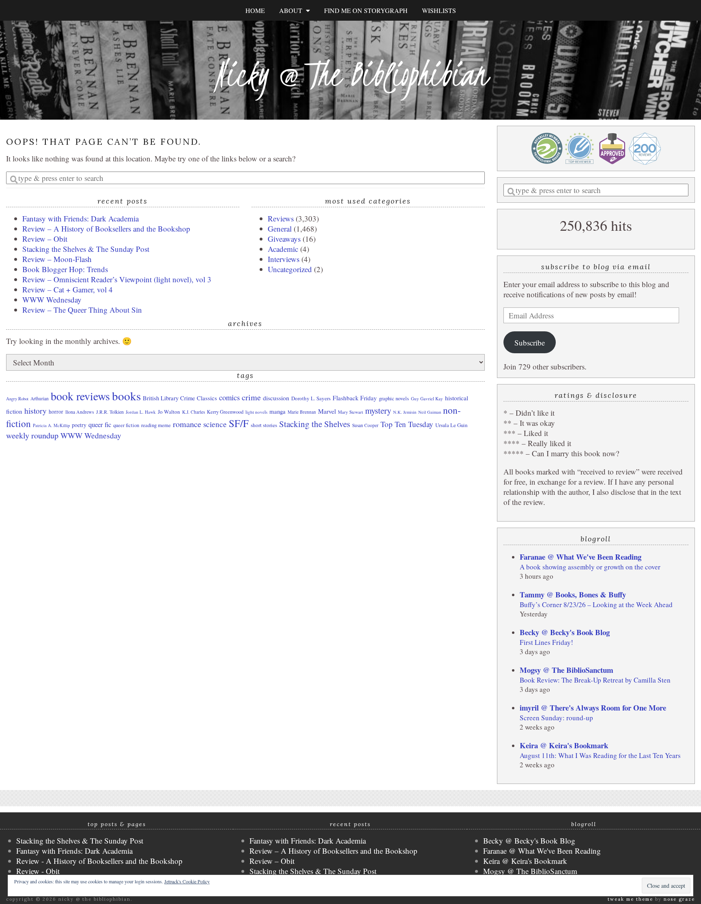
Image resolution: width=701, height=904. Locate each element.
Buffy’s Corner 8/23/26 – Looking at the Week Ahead (596, 604)
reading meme (156, 425)
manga (277, 411)
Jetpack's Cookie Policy (187, 881)
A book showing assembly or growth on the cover (590, 566)
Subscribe (529, 342)
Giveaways (284, 239)
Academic (283, 249)
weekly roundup (32, 435)
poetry (79, 425)
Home (255, 10)
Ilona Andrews (79, 412)
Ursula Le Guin (451, 425)
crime (251, 397)
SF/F (239, 423)
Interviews (283, 259)
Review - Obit (38, 871)
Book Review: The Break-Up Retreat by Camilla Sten (595, 680)
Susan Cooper (365, 425)
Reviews (281, 218)
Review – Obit (44, 239)
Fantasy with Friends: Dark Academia (80, 218)
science (215, 424)
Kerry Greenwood (225, 411)
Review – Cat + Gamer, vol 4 (67, 289)
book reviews (80, 396)
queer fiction (126, 425)
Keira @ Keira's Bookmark (564, 745)
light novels (256, 412)
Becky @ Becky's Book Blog (565, 632)
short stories (264, 425)
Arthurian (39, 398)
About (292, 10)
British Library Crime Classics (180, 398)
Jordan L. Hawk (141, 412)
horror (56, 411)
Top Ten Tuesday (407, 424)
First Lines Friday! (546, 642)
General (280, 228)
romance (187, 423)
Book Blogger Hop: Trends (65, 269)
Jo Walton (169, 411)
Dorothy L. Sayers (311, 398)
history (35, 410)
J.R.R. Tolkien (110, 411)
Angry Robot (17, 398)
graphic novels (394, 398)
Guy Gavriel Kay (427, 398)
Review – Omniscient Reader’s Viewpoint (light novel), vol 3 (116, 279)
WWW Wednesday (52, 299)
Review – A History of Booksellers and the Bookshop (106, 228)
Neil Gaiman (429, 412)
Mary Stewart (350, 412)
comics (229, 397)
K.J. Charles (193, 412)
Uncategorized (290, 269)
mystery (378, 410)
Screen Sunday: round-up (556, 717)
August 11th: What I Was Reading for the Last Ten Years (600, 755)
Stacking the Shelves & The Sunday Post (85, 249)
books (126, 396)
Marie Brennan (302, 412)
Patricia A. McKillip (51, 425)
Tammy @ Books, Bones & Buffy (573, 594)
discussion (276, 397)
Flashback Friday (355, 398)
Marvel (327, 411)
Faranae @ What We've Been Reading (580, 556)
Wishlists (439, 10)
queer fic (99, 424)
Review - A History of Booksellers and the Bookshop (99, 861)
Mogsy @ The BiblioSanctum (566, 669)
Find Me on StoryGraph (366, 10)
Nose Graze (679, 899)
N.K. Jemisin (404, 412)
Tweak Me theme (630, 899)
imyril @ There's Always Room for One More (593, 707)
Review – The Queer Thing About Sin (82, 310)
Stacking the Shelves (314, 423)
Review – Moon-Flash (57, 259)
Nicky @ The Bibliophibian (350, 74)
